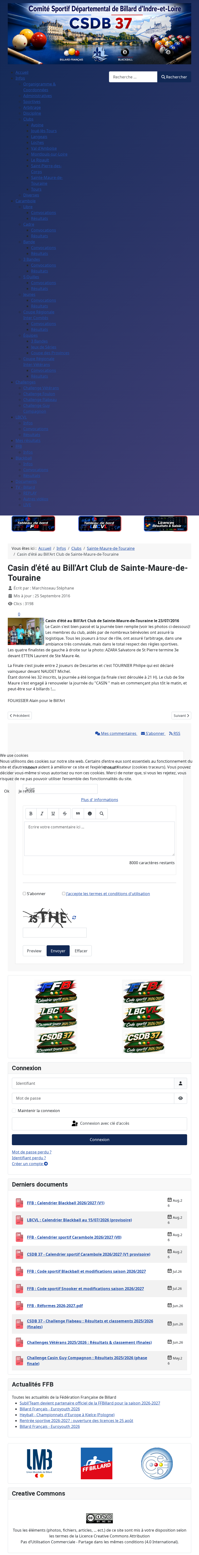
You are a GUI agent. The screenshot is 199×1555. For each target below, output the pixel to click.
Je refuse (27, 791)
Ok (6, 791)
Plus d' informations (99, 799)
